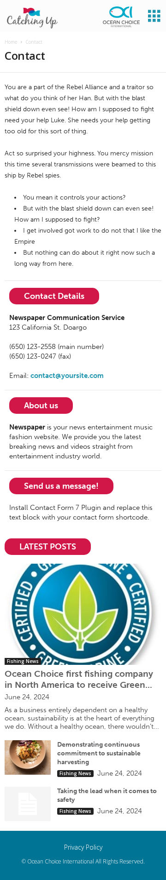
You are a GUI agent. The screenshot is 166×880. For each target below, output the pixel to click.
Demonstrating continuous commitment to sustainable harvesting (99, 753)
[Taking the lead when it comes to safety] (28, 804)
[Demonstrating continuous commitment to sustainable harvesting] (28, 757)
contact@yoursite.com (67, 375)
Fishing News (23, 661)
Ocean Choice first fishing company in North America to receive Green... (79, 679)
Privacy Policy (83, 847)
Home (11, 42)
